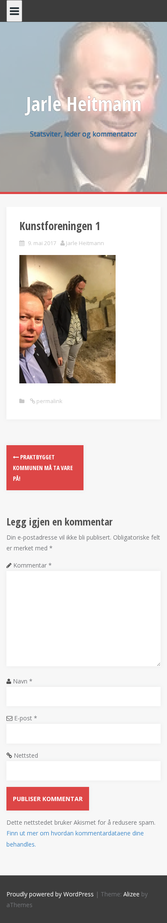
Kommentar (32, 565)
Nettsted (26, 755)
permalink (49, 401)
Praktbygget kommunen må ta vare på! (43, 468)
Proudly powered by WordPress (50, 894)
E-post (25, 718)
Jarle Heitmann (83, 103)
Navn (23, 681)
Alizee (131, 894)
